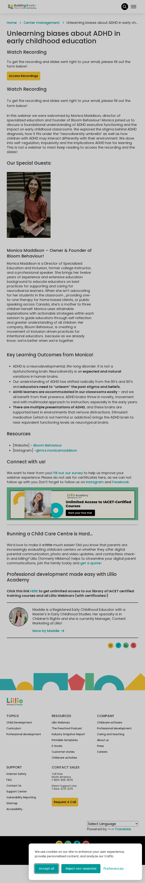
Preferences (113, 868)
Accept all (46, 868)
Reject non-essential (81, 868)
